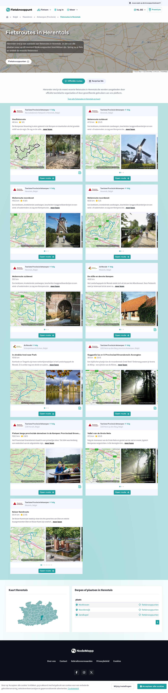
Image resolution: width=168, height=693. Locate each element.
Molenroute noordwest (98, 198)
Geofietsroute (19, 119)
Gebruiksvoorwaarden (81, 661)
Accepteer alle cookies (153, 686)
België (15, 17)
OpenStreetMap (147, 71)
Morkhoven (83, 604)
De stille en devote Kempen (100, 276)
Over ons (51, 661)
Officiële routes (75, 81)
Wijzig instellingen (122, 686)
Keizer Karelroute (20, 512)
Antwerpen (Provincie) (46, 17)
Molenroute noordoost (23, 198)
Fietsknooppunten (17, 61)
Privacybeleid (102, 661)
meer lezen (47, 129)
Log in (60, 9)
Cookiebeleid (73, 688)
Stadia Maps (138, 71)
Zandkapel (83, 614)
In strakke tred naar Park (24, 355)
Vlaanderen (27, 17)
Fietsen (44, 9)
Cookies (117, 661)
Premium (156, 9)
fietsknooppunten (150, 604)
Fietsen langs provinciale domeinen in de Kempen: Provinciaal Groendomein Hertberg (53, 433)
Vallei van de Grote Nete (99, 433)
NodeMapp (164, 71)
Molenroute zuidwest (22, 276)
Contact (63, 661)
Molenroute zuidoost (97, 119)
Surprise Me (97, 81)
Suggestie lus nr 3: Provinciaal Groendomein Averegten (114, 355)
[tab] (120, 172)
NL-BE (140, 9)
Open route (45, 178)
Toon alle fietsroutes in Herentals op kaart (84, 99)
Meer (72, 9)
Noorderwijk (84, 609)
